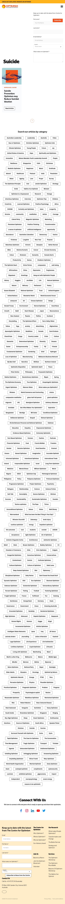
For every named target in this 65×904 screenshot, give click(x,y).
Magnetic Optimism (32, 219)
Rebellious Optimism (32, 698)
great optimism (52, 397)
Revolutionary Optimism (30, 377)
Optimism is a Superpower (20, 194)
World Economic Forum (48, 296)
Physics (31, 682)
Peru (51, 677)
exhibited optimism (25, 774)
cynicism (10, 774)
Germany (41, 601)
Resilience (13, 163)
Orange (31, 677)
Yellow (8, 326)
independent (15, 779)
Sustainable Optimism (39, 499)
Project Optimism (35, 484)
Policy (19, 479)
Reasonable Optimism (12, 698)
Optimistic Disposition (18, 367)
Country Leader (33, 336)
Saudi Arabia (9, 713)
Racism (48, 692)
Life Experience (31, 642)
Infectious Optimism (12, 199)
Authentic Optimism (50, 540)
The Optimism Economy (13, 382)
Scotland (50, 316)
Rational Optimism (27, 290)
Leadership (31, 138)
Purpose (50, 240)
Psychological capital (33, 692)
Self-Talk (10, 494)
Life (40, 280)
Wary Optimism (49, 759)
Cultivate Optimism (44, 560)
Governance (10, 606)
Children (55, 199)
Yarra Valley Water (48, 321)
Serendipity (23, 494)
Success (8, 499)
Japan (42, 311)
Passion (27, 316)
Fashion (41, 438)
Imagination (36, 453)
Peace (50, 367)
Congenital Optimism (14, 555)
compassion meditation (13, 397)
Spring (56, 377)
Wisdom (12, 392)
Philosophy (29, 372)
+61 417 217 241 (11, 881)
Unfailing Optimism (11, 754)
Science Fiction (51, 489)
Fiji (45, 346)
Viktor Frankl (33, 759)
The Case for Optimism (31, 738)
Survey (51, 179)
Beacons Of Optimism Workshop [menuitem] (55, 870)
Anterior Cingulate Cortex (14, 540)
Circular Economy (50, 250)
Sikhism (53, 494)
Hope (31, 153)
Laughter (26, 240)
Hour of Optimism (14, 143)
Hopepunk (54, 616)
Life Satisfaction (47, 642)
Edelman (51, 423)
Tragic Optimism (28, 743)
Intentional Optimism (32, 458)
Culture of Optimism (34, 565)
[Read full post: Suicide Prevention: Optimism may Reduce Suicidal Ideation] (11, 76)
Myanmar (48, 662)
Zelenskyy (33, 519)
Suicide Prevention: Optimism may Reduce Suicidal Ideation (11, 96)
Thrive (46, 504)
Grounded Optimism (16, 611)
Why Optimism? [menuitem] (38, 833)
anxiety (27, 326)
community (20, 214)
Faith (38, 163)
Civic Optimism (41, 550)
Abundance (10, 235)
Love (31, 179)
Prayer (41, 179)
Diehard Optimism (47, 418)
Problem (45, 687)
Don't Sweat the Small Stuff (48, 575)
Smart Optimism (38, 718)
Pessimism (53, 173)
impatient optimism (46, 525)
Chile (28, 550)
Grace (36, 606)
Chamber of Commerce (13, 550)
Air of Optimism (46, 535)
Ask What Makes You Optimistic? (31, 408)
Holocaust (24, 616)
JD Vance (52, 631)
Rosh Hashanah (11, 708)
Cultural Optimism (15, 565)
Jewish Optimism (41, 184)
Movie (54, 469)
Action (45, 214)
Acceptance (15, 535)
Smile (16, 189)
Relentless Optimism (12, 245)
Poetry (49, 285)
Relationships (23, 489)
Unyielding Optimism (16, 759)
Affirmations (13, 270)
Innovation (9, 158)
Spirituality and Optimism (47, 153)
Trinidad (55, 743)
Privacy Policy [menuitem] (47, 899)
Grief (42, 352)
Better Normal (53, 245)
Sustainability (21, 499)
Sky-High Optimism (11, 718)
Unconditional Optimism (14, 509)
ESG (24, 581)
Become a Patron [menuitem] (38, 858)
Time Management (11, 743)
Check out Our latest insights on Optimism (16, 1)
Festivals (53, 438)
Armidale (11, 408)
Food (27, 443)
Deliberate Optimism (17, 418)
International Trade (51, 458)
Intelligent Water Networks (17, 631)
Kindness (14, 240)
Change (49, 194)
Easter (8, 346)
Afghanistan (54, 326)
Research (38, 194)
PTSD (42, 677)
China (25, 270)
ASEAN (54, 530)
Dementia (10, 341)
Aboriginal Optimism (33, 402)
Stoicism (21, 728)
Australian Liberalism (26, 235)
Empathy (28, 428)
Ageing (21, 179)
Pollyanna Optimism (34, 479)
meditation (33, 214)
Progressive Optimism (16, 484)
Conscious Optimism (34, 555)
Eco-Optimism (36, 581)
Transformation (50, 224)
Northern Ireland (50, 362)
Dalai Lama (50, 565)
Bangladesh (10, 413)
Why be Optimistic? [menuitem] (39, 840)
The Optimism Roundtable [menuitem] (53, 864)
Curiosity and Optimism (26, 209)
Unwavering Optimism (51, 754)
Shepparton (27, 163)
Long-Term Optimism (52, 463)
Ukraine (7, 214)
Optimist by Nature (51, 672)
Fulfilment (35, 596)
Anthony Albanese (52, 402)
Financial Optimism (13, 443)
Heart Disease (29, 311)
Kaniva (55, 235)
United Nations (12, 296)
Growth (6, 311)
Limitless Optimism (17, 647)
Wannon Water (28, 387)
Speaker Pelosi (54, 723)
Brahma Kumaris (22, 250)
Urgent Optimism (11, 387)
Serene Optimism (39, 494)
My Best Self (11, 362)
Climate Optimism (15, 148)
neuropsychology (31, 779)
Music (41, 168)
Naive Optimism (13, 667)
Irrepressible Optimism (22, 463)
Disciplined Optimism (12, 575)
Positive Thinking (33, 224)
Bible (9, 250)
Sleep (25, 718)
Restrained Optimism (52, 698)
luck (22, 530)
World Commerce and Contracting (32, 392)
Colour (12, 255)
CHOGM (9, 209)
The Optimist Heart (11, 265)
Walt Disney (53, 509)
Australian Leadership (14, 138)
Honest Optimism (21, 453)
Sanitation (37, 708)
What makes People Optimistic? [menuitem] (55, 832)
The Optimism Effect (29, 321)
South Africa (39, 723)
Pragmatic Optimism (29, 687)
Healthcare (20, 173)
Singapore (43, 713)
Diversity (43, 341)
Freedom (53, 443)
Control (29, 560)
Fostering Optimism (51, 591)
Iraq (42, 631)
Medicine (10, 469)
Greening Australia (50, 606)
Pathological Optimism (49, 474)
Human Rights (16, 621)
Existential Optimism (30, 586)
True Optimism (32, 382)
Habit (17, 311)
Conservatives (51, 555)
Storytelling (13, 321)
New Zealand (14, 316)
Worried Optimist (35, 764)
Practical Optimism (10, 687)
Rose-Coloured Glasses (44, 703)
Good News (55, 306)
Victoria (27, 245)
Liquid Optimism (34, 647)
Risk (13, 703)
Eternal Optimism (40, 306)
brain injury (47, 519)
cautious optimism (17, 525)
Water (12, 179)
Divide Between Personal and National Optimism (26, 423)
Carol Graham (53, 331)
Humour (29, 621)
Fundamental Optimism (14, 352)
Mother (36, 662)
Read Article (9, 108)
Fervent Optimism (11, 591)
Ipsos (33, 631)
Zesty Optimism (52, 764)
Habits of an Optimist (31, 189)
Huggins (17, 280)
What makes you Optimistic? (48, 387)
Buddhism (29, 331)
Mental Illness (23, 469)
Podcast (32, 173)
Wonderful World (29, 296)
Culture (56, 336)
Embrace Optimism (11, 586)
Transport (43, 743)
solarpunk (13, 301)
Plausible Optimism (46, 682)
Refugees (10, 489)
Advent (8, 173)
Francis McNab (40, 443)
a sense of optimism (14, 229)
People (55, 158)
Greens (7, 453)
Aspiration (51, 408)
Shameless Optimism (27, 713)
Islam (41, 209)
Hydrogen (53, 352)
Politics (38, 316)
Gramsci (54, 448)
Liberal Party (16, 219)
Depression (7, 87)
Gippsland (11, 275)
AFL (18, 402)
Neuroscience (54, 311)
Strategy (55, 184)
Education (15, 428)
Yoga (17, 326)
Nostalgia (52, 667)
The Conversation (50, 738)
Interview (28, 199)
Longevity (52, 209)
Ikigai (50, 621)
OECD (19, 474)
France (24, 596)
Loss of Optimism (11, 357)
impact (54, 774)
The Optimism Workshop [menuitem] (53, 859)
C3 (58, 545)
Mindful (14, 662)
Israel (37, 463)
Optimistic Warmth (17, 677)
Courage (55, 214)
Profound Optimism (52, 479)
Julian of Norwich (41, 636)
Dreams (54, 341)
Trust (40, 290)
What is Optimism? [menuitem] (39, 837)
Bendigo (22, 413)
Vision (41, 509)
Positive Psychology (42, 204)
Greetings (24, 275)
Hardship (31, 611)
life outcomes (10, 530)
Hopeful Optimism (39, 616)
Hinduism (23, 255)
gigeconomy (42, 774)
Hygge (40, 621)
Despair (32, 418)
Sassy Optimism (52, 708)
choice (51, 392)
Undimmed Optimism (47, 748)
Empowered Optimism (43, 428)
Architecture (33, 540)
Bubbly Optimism (46, 545)
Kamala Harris (49, 255)
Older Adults (10, 672)
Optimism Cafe (50, 143)
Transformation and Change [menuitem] (55, 838)
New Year (38, 240)
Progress (56, 687)
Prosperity (16, 692)
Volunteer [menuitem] (36, 866)
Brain (15, 545)
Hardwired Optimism (47, 611)
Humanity (35, 255)
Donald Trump (9, 306)
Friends (54, 346)
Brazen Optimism (28, 545)
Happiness (29, 168)
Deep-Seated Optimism (21, 570)
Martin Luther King (13, 657)
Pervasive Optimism (16, 682)
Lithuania (49, 647)
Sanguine (25, 708)
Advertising (40, 326)
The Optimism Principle (13, 184)
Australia (44, 138)
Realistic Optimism (14, 168)
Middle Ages (53, 657)
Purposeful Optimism (45, 372)
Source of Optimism (22, 723)
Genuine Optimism (23, 448)
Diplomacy (46, 570)
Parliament (37, 285)
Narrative (24, 362)
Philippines (7, 479)
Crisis (46, 336)
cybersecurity (53, 769)
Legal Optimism (15, 642)
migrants (8, 402)
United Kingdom (53, 290)
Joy (53, 148)
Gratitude (52, 168)
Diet (36, 570)
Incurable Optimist (52, 453)
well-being (55, 265)
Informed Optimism (12, 458)
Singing (55, 713)
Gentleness (13, 601)
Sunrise (43, 728)
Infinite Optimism (42, 626)
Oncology (35, 672)
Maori (49, 652)
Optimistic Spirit (36, 367)
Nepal (41, 667)
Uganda (11, 748)
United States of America (15, 153)
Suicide (14, 87)
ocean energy (47, 779)
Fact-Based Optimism (15, 438)
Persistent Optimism (15, 224)
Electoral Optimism (53, 581)
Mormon (26, 662)
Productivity (17, 260)
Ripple (46, 377)
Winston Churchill (19, 519)
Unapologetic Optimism (50, 382)
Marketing (48, 219)
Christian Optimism (32, 143)
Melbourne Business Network (48, 357)
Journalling (25, 636)
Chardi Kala (8, 336)
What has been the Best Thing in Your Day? (39, 514)
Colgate (54, 550)
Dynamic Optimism (10, 581)
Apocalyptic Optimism (12, 331)
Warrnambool (14, 514)
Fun (46, 596)
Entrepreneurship (22, 346)
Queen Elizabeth (9, 290)
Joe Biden (29, 280)
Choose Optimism (37, 301)
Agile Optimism (30, 535)
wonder (44, 530)
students (33, 530)
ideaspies (39, 245)
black (7, 769)
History (6, 280)
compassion (42, 265)
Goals (51, 601)
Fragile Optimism (10, 596)
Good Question (40, 448)
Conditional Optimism (50, 413)
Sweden (55, 499)
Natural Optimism (53, 280)
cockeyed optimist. (21, 769)
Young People (31, 148)
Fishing (25, 591)
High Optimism (10, 616)
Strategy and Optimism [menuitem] (53, 847)
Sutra (41, 733)
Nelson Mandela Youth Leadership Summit (33, 158)
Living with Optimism (20, 652)
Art (24, 301)
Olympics (23, 672)
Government (24, 606)
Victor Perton (27, 265)
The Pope (35, 504)
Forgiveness (50, 270)
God (27, 184)
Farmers (30, 438)
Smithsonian (54, 718)
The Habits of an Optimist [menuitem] (54, 875)
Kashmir (55, 636)
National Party (29, 667)
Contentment (16, 560)
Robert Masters (25, 703)
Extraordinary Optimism (51, 586)
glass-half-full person (34, 397)
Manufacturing (28, 357)
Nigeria (8, 474)
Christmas (49, 163)
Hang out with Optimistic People (44, 275)
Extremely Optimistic (43, 433)
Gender (8, 448)
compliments (38, 769)
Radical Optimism (10, 377)
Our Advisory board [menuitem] (39, 843)
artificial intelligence (34, 229)
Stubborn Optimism (44, 260)
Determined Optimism (26, 341)
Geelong (56, 596)
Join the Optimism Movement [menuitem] (39, 862)
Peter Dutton (15, 372)
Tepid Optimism (12, 738)
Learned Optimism (23, 204)
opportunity (51, 229)
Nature (14, 285)
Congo (20, 336)
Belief (6, 545)
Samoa (29, 260)
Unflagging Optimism (31, 754)
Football (36, 591)
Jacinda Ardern (10, 636)
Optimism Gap (31, 474)
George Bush (27, 601)
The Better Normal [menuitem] (54, 842)
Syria (50, 733)
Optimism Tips (42, 199)
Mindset (46, 189)
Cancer (36, 250)
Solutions (7, 723)
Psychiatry (50, 484)
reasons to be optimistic (33, 784)
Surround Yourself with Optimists (22, 733)
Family (36, 346)
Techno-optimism (20, 504)
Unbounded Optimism (27, 748)
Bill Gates (34, 413)
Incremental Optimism (22, 626)
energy (31, 525)
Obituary (25, 285)
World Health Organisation (15, 764)
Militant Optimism (40, 469)
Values (31, 509)
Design (50, 301)
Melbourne (28, 657)
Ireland (6, 463)
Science (37, 489)
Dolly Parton (30, 575)
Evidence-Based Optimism (22, 433)
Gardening (31, 352)
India (42, 173)
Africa (56, 204)
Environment (24, 306)
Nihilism (36, 362)
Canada (40, 331)
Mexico (40, 657)
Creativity (8, 204)
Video (54, 138)
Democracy (43, 235)
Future (44, 148)
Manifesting (37, 652)
